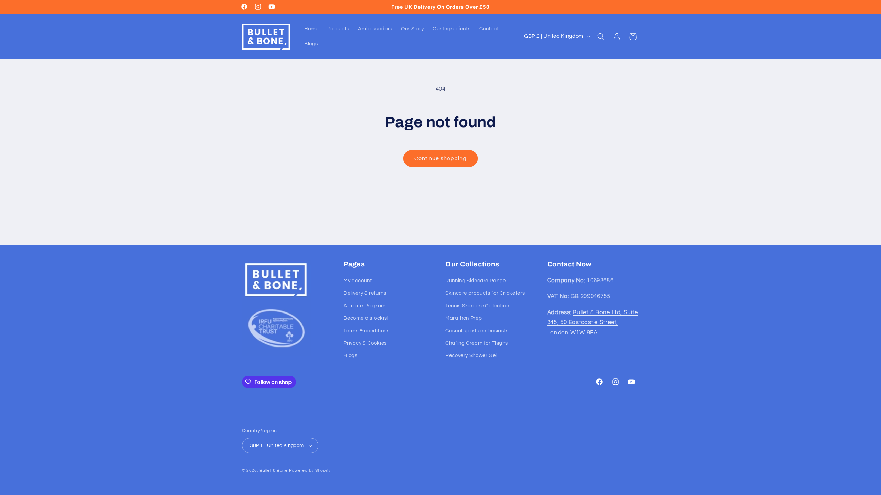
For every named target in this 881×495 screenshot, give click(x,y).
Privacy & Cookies (365, 343)
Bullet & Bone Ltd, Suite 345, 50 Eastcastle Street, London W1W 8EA (592, 322)
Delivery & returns (364, 293)
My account (357, 280)
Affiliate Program (364, 305)
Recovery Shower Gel (471, 355)
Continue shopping (440, 158)
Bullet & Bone (273, 470)
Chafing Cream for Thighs (476, 343)
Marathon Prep (463, 318)
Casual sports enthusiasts (477, 330)
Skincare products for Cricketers (485, 293)
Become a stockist (366, 318)
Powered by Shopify (310, 470)
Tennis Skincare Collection (477, 305)
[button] (601, 36)
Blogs (350, 355)
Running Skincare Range (475, 280)
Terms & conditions (366, 330)
